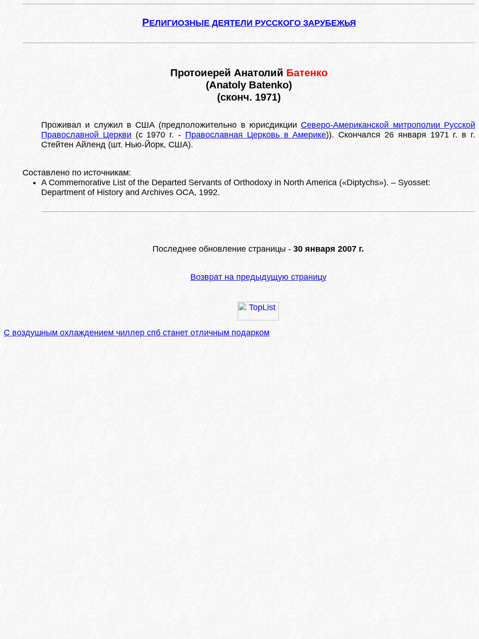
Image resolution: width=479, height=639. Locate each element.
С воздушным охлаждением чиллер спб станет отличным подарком (136, 332)
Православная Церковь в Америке (255, 134)
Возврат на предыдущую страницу (258, 277)
